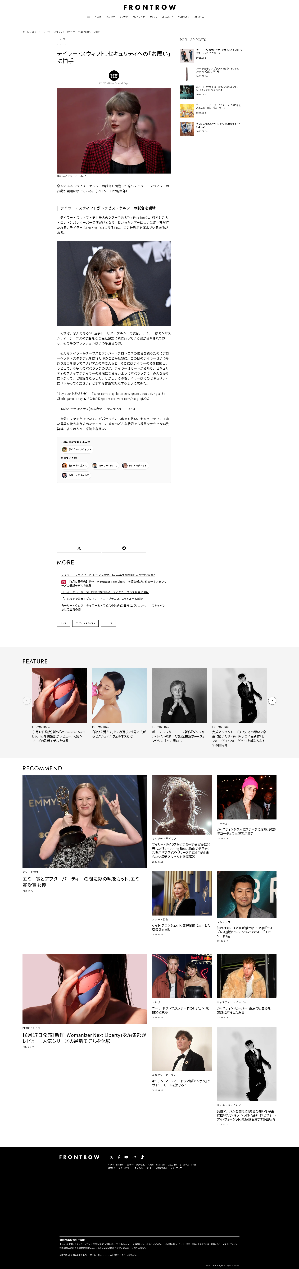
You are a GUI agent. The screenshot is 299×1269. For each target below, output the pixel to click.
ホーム (25, 32)
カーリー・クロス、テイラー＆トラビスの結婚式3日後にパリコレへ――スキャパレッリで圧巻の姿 (113, 607)
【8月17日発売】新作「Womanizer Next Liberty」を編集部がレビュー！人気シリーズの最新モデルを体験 (114, 584)
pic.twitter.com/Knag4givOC (130, 398)
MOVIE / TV (139, 16)
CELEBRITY (167, 16)
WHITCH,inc (218, 1265)
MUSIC (153, 16)
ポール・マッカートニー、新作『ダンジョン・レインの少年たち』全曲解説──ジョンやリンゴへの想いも (178, 736)
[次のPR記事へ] (272, 701)
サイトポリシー (125, 1168)
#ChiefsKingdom (99, 398)
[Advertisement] (114, 513)
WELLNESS (183, 16)
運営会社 (112, 1168)
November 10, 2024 (121, 409)
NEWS (98, 16)
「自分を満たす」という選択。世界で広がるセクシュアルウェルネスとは (119, 734)
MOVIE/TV (140, 1164)
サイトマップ (176, 1168)
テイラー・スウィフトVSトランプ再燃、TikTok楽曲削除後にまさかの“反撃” (108, 575)
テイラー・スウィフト (85, 623)
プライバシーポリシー (143, 1168)
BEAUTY (124, 16)
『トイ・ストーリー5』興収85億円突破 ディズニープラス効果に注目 (105, 592)
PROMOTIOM (41, 727)
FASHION (111, 16)
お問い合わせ (162, 1168)
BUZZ (193, 1164)
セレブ (63, 623)
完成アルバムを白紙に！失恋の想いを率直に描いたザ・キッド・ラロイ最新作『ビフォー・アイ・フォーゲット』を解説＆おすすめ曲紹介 (239, 739)
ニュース (36, 32)
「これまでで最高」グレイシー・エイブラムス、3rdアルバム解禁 (102, 599)
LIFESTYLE (198, 16)
